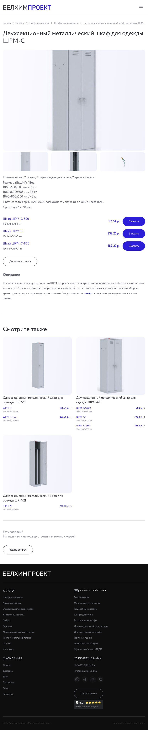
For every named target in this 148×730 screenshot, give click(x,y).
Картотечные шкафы (13, 614)
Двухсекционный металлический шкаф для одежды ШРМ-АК (106, 400)
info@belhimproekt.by (85, 671)
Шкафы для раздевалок (66, 23)
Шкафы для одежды (39, 23)
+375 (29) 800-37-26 (84, 665)
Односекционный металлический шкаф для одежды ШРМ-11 (33, 400)
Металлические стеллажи (87, 603)
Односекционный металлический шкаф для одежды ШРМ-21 (33, 498)
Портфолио (9, 682)
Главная (7, 23)
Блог (5, 676)
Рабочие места (81, 597)
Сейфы (6, 620)
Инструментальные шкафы (88, 632)
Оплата (7, 665)
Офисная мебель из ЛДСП (88, 649)
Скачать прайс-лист (93, 590)
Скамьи (7, 643)
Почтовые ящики (83, 638)
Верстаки (8, 626)
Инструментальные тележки (17, 638)
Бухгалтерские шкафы (85, 620)
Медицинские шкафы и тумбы (18, 632)
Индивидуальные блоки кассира (91, 626)
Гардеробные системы (85, 609)
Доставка (8, 671)
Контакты (8, 694)
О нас (6, 688)
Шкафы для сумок (83, 614)
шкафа (88, 293)
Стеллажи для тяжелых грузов (18, 609)
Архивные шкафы (12, 603)
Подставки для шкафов (86, 643)
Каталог (20, 23)
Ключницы (8, 649)
